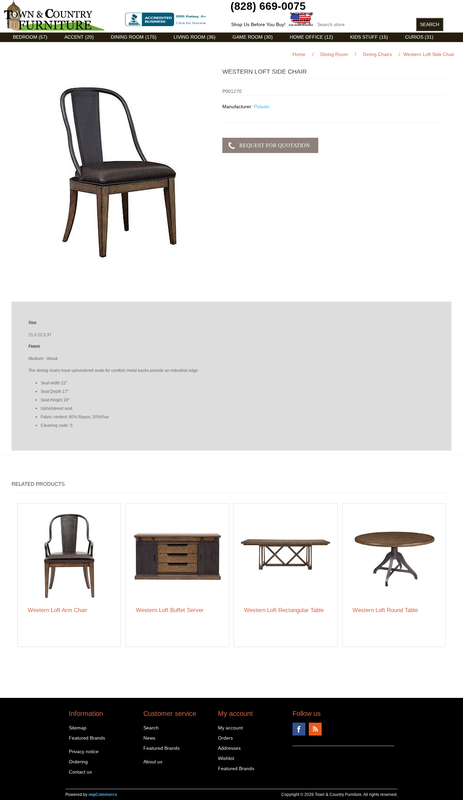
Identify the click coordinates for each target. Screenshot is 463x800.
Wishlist (226, 758)
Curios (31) (419, 37)
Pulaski (261, 106)
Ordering (78, 761)
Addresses (229, 748)
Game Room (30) (253, 37)
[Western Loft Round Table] (394, 555)
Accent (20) (79, 37)
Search (151, 727)
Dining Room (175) (134, 37)
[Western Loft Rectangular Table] (285, 555)
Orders (225, 738)
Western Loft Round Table (385, 610)
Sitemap (77, 727)
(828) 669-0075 (268, 6)
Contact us (80, 772)
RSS (315, 729)
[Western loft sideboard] (177, 555)
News (149, 738)
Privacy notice (84, 751)
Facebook (299, 729)
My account (230, 727)
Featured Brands (87, 738)
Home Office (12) (311, 37)
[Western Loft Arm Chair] (69, 555)
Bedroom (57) (30, 37)
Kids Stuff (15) (369, 37)
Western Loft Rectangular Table (284, 610)
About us (152, 761)
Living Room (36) (195, 37)
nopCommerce (102, 794)
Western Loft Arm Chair (57, 610)
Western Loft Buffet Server (170, 610)
